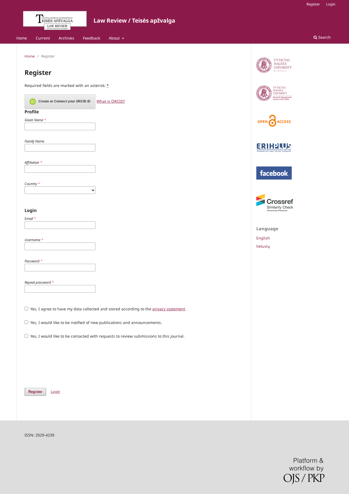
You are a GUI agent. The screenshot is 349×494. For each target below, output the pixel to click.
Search (324, 37)
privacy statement (168, 308)
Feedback (91, 38)
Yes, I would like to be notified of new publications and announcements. (95, 322)
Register (313, 4)
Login (330, 4)
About (115, 38)
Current (43, 38)
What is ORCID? (111, 101)
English (263, 238)
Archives (66, 38)
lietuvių (263, 246)
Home (21, 38)
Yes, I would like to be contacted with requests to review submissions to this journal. (107, 336)
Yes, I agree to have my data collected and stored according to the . (107, 308)
